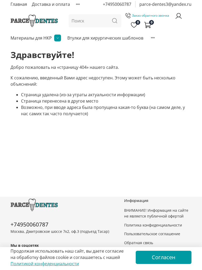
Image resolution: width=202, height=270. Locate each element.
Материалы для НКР (31, 38)
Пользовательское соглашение (152, 233)
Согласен (163, 257)
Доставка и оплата (51, 4)
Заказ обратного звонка (150, 15)
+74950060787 (117, 4)
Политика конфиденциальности (153, 225)
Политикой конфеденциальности (45, 264)
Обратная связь (138, 242)
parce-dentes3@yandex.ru (165, 4)
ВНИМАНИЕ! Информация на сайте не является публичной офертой (156, 213)
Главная (19, 4)
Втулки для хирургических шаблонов (105, 38)
